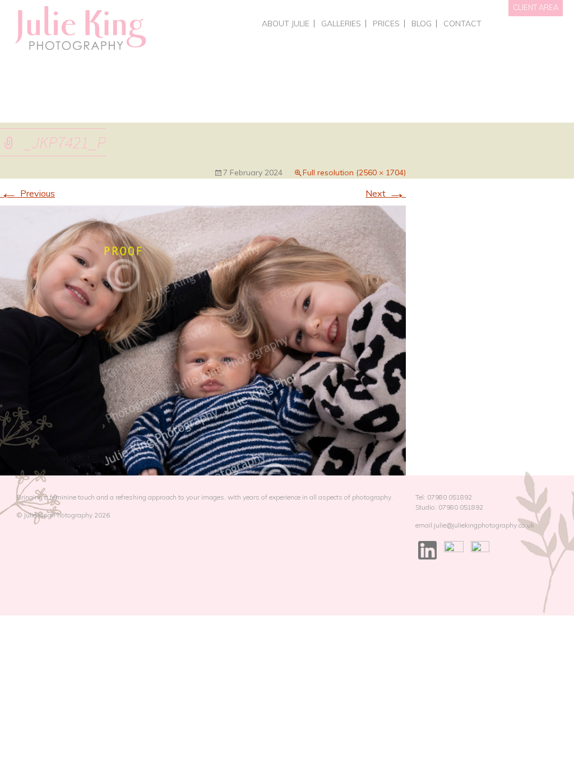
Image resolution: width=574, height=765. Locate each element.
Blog (421, 23)
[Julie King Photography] (80, 29)
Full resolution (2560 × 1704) (354, 172)
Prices (386, 23)
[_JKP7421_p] (203, 339)
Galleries (341, 23)
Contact (462, 23)
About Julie (285, 23)
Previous (27, 193)
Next (385, 193)
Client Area (535, 7)
